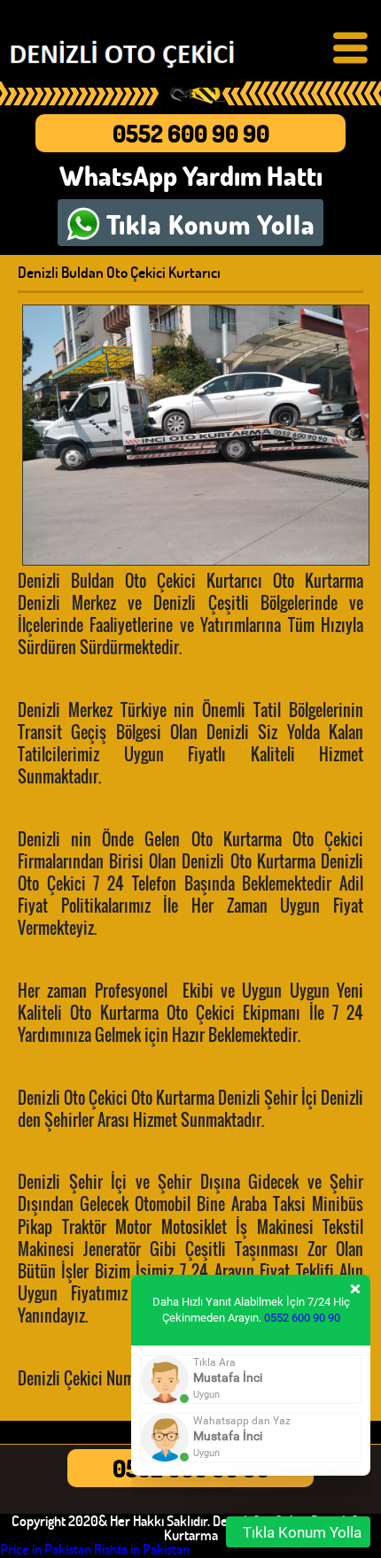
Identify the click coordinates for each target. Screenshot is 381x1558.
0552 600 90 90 (191, 133)
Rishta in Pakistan (142, 1548)
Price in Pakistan (45, 1548)
